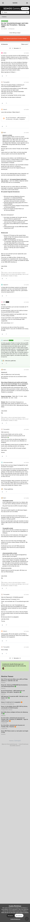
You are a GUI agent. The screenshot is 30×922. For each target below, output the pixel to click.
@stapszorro (4, 146)
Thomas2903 (6, 82)
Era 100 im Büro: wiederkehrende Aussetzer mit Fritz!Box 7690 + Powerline (13, 725)
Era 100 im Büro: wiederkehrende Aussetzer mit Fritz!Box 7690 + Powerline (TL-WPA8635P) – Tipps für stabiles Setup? (14, 719)
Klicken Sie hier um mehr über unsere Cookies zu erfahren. (15, 912)
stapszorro (5, 284)
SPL (4, 302)
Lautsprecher (4, 722)
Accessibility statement (15, 745)
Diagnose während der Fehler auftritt (12, 202)
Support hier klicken (6, 396)
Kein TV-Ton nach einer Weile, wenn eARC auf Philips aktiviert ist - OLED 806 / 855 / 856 (14, 679)
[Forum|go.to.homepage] (11, 8)
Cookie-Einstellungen (23, 744)
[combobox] (15, 12)
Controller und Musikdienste (7, 704)
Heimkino (4, 16)
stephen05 (5, 340)
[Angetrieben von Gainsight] (15, 741)
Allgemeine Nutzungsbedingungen (9, 744)
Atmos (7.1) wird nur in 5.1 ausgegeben (11, 702)
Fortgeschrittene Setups (6, 709)
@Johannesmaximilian (6, 568)
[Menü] (2, 3)
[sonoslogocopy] (15, 3)
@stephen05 (4, 372)
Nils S (4, 132)
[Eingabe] (2, 12)
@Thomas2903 (4, 508)
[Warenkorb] (27, 3)
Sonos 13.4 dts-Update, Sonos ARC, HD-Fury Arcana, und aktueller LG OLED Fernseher (14, 707)
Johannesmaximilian (8, 462)
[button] (1, 9)
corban (4, 53)
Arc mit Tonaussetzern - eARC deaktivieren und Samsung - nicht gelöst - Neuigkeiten (13, 691)
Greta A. (5, 109)
